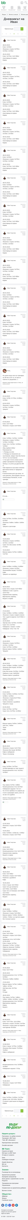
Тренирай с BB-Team (9, 1138)
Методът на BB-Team (9, 1153)
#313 (24, 906)
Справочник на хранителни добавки (14, 1188)
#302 (24, 608)
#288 (24, 235)
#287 (24, 207)
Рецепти (4, 1180)
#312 (24, 869)
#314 (24, 928)
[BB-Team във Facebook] (2, 1205)
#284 (23, 124)
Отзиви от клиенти (8, 1155)
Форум (4, 14)
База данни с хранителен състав (13, 1178)
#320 (24, 1094)
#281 (24, 42)
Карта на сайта (5, 1213)
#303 (24, 638)
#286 (24, 179)
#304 (23, 660)
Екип (3, 1157)
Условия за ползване (7, 1210)
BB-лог (4, 1164)
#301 (24, 584)
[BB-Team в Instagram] (9, 1205)
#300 (24, 563)
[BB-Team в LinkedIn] (16, 1205)
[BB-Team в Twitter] (6, 1205)
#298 (24, 515)
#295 (24, 419)
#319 (24, 1078)
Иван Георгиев (11, 40)
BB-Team (5, 1149)
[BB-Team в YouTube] (13, 1205)
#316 (24, 1016)
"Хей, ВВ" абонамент (8, 1140)
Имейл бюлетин (7, 1162)
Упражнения (6, 1185)
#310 (24, 820)
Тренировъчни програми (10, 1183)
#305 (24, 689)
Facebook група (7, 1200)
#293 (24, 372)
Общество (6, 1194)
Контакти (5, 1166)
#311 (24, 844)
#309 (24, 782)
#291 (24, 317)
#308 (24, 763)
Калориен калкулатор (9, 1176)
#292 (24, 345)
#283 (24, 97)
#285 (24, 152)
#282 (24, 69)
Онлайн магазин (7, 1145)
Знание (5, 1170)
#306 (24, 720)
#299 (24, 536)
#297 (24, 493)
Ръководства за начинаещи (11, 1172)
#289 (24, 262)
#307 (24, 743)
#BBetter (5, 1196)
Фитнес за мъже (13, 14)
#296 (24, 435)
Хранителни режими (8, 1175)
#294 (23, 393)
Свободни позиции (8, 1159)
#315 (24, 965)
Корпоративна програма (10, 1142)
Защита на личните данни (8, 1211)
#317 (24, 1041)
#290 (24, 290)
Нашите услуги (8, 1134)
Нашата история (7, 1151)
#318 (24, 1061)
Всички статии (7, 1190)
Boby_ (8, 370)
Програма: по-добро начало (11, 1136)
